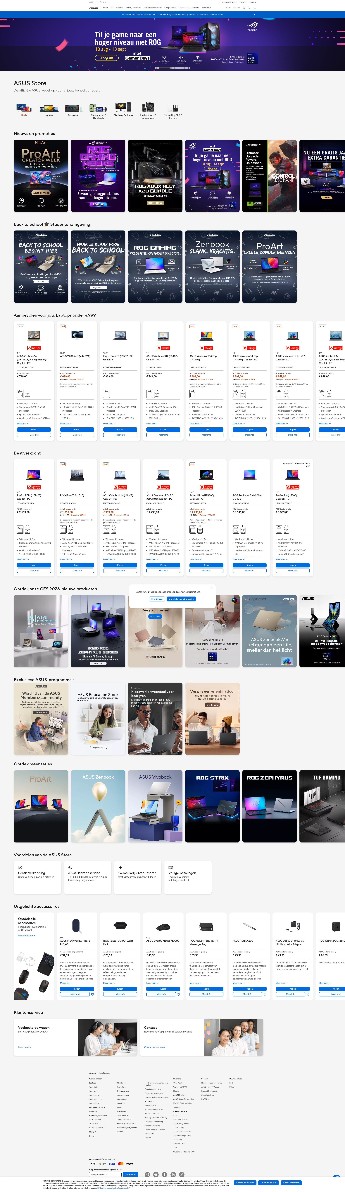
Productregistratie (229, 2)
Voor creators (94, 1095)
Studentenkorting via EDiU (184, 1152)
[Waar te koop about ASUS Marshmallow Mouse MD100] (92, 994)
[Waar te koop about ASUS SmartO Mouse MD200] (178, 994)
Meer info (34, 570)
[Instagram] (147, 1174)
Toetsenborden (151, 1105)
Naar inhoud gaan (90, 8)
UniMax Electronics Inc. (182, 1103)
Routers (120, 1132)
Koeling (120, 1107)
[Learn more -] (41, 176)
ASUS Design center (181, 1124)
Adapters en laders (152, 1126)
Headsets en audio (152, 1114)
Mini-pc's (92, 1132)
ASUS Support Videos (210, 1087)
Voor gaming (94, 1103)
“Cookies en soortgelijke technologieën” (114, 1188)
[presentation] (92, 994)
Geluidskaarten (123, 1115)
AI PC (175, 1115)
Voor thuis (93, 1087)
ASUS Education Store (182, 1132)
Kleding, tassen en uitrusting (156, 1118)
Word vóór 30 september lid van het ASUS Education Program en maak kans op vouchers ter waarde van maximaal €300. (172, 14)
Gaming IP (149, 1138)
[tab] (156, 68)
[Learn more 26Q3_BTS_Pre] (172, 38)
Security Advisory (208, 1095)
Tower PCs (93, 1124)
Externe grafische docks (126, 1124)
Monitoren (121, 1083)
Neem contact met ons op (211, 1083)
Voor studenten (95, 1099)
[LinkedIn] (173, 1174)
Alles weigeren (268, 1182)
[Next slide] (254, 14)
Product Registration (209, 1091)
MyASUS (205, 1099)
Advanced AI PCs (180, 1119)
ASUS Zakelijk (178, 1128)
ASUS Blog (177, 1140)
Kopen (34, 565)
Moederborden (123, 1095)
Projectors (121, 1087)
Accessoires (94, 1111)
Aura (175, 1148)
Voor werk (93, 1091)
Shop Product (104, 1073)
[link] (93, 8)
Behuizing (121, 1103)
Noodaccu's (149, 1134)
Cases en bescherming (154, 1122)
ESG (231, 1083)
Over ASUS (177, 1083)
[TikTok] (181, 1174)
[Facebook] (164, 1174)
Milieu (231, 1087)
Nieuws (176, 1091)
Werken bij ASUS (180, 1087)
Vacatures (177, 1107)
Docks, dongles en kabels (155, 1130)
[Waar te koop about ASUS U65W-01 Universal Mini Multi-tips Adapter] (307, 994)
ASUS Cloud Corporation (183, 1099)
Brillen (91, 1136)
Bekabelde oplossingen (154, 1093)
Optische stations (124, 1119)
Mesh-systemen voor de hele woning (156, 1084)
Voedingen (121, 1111)
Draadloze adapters (153, 1089)
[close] (212, 587)
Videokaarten (122, 1099)
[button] (243, 2)
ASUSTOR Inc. (179, 1095)
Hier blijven (157, 599)
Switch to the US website (181, 599)
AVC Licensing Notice (182, 1136)
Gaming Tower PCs (96, 1128)
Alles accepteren (291, 1182)
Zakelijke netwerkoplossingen (156, 1097)
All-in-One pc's (95, 1120)
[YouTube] (156, 1174)
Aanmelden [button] (130, 1174)
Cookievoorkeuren (245, 1182)
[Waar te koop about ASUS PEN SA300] (264, 994)
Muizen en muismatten (154, 1109)
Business (252, 2)
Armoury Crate (179, 1144)
